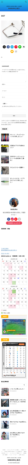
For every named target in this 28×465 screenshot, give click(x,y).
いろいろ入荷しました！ (17, 389)
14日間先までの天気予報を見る (19, 368)
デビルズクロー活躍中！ (17, 167)
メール (4, 90)
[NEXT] (25, 259)
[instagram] (12, 219)
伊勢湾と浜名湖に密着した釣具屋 (14, 457)
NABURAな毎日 (14, 8)
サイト (3, 97)
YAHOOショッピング (14, 223)
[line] (19, 46)
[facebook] (8, 46)
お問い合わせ (21, 454)
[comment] (12, 51)
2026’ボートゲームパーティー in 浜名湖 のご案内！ (17, 158)
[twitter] (4, 46)
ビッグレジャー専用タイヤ (15, 453)
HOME (4, 449)
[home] (19, 219)
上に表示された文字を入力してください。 (12, 106)
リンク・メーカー (13, 454)
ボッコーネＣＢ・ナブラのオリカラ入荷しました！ (17, 180)
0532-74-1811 (5, 253)
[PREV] (2, 259)
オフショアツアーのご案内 (13, 449)
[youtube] (15, 219)
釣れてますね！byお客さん (18, 422)
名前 (3, 84)
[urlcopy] (16, 51)
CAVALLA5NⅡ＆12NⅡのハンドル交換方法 (13, 451)
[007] (12, 46)
